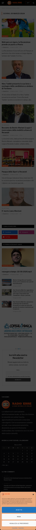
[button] (33, 494)
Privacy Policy (15, 527)
